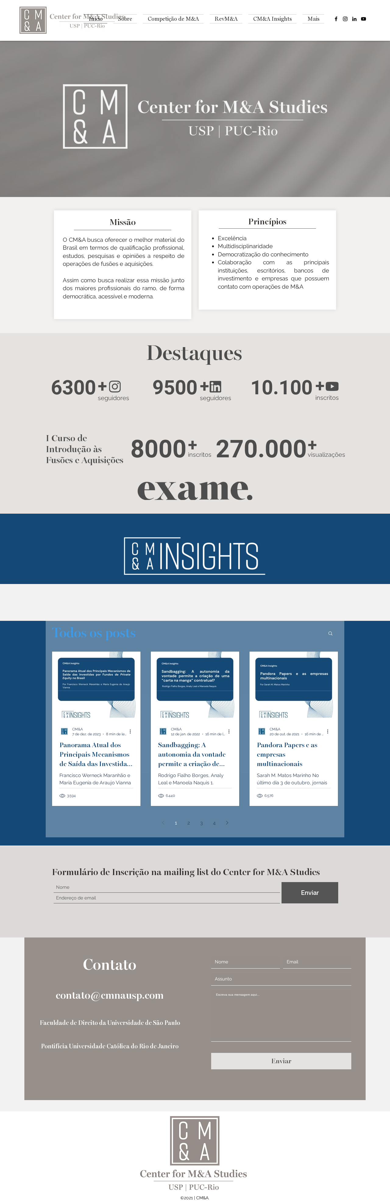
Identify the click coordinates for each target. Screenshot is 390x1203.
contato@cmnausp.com (110, 995)
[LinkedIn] (354, 19)
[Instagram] (345, 19)
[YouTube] (363, 19)
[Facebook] (336, 19)
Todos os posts (94, 633)
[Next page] (227, 822)
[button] (330, 634)
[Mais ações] (132, 731)
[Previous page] (163, 822)
